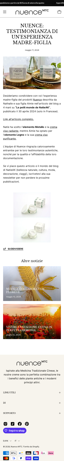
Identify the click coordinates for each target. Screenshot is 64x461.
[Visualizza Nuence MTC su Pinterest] (27, 424)
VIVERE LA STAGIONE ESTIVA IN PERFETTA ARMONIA (29, 328)
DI (4, 403)
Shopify (35, 446)
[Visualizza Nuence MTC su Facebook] (19, 424)
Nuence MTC (16, 446)
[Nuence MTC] (32, 12)
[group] (32, 3)
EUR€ (5, 441)
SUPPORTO (9, 413)
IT (15, 441)
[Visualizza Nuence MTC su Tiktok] (12, 424)
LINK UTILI (9, 392)
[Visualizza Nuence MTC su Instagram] (5, 424)
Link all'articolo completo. (18, 119)
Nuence (37, 99)
